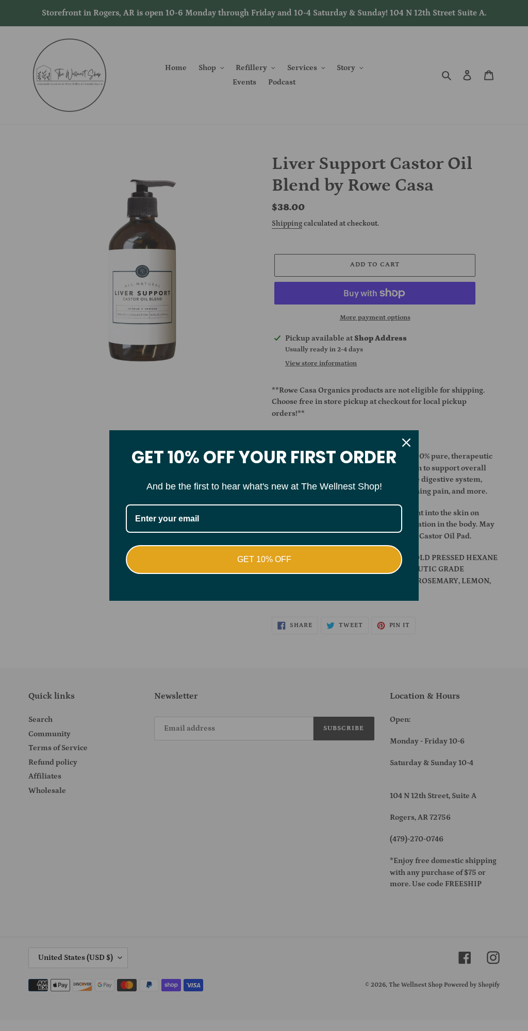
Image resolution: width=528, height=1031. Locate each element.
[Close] (406, 442)
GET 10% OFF (264, 559)
